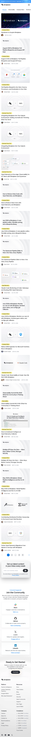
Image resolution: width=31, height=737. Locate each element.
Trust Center (19, 730)
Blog (17, 692)
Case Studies (19, 689)
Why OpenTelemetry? (6, 696)
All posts (4, 9)
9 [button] (22, 555)
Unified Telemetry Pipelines (5, 690)
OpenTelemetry (5, 285)
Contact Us (4, 718)
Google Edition (5, 693)
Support (18, 701)
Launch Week (19, 706)
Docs (17, 687)
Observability (11, 9)
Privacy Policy (4, 725)
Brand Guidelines (5, 720)
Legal (2, 723)
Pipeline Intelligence (6, 687)
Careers (3, 713)
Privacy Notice (15, 575)
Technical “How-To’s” (6, 113)
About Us (3, 716)
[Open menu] (29, 5)
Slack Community (20, 699)
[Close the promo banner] (29, 1)
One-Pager (19, 704)
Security (18, 697)
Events (18, 694)
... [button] (15, 555)
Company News (20, 9)
